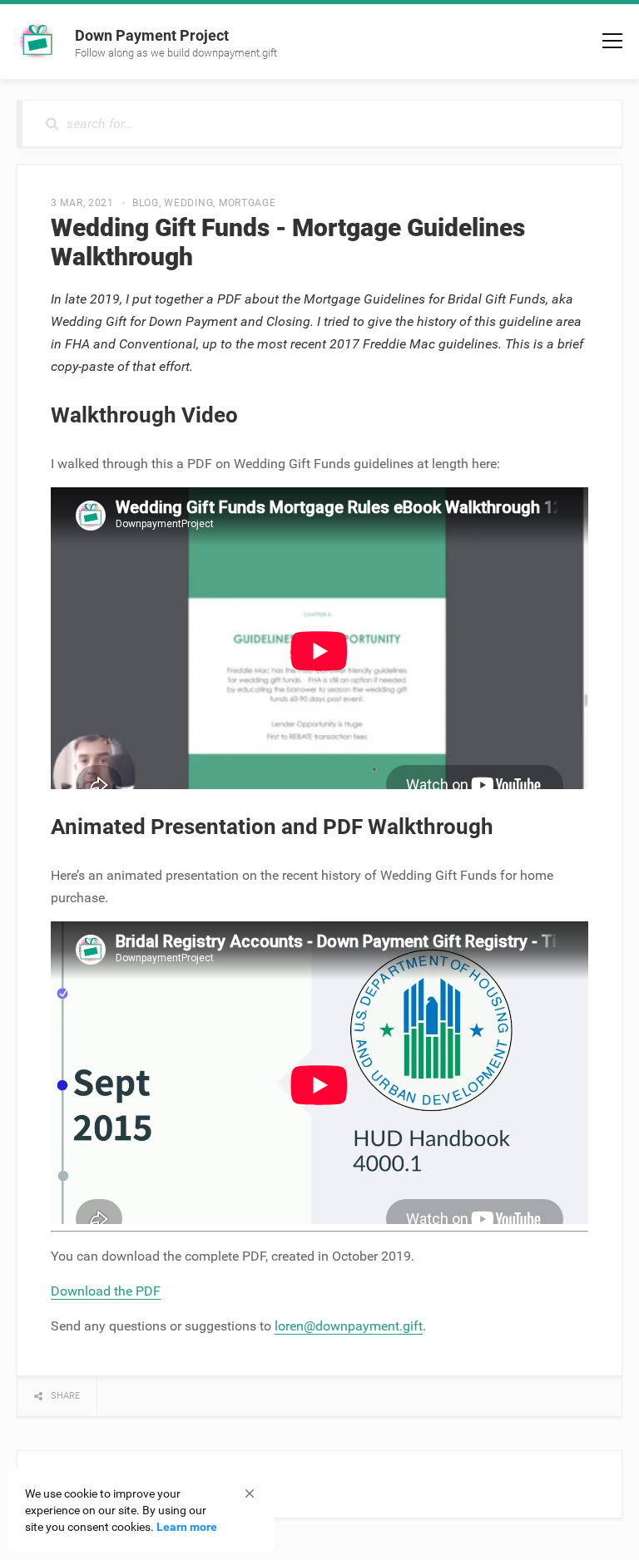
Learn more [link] (186, 1526)
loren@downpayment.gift (349, 1326)
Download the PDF (106, 1291)
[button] (249, 1493)
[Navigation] (612, 40)
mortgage (247, 203)
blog (145, 203)
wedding (188, 203)
